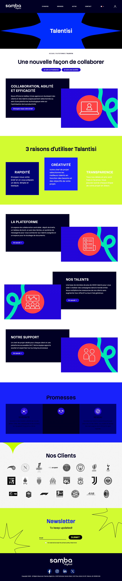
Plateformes (60, 53)
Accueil (52, 53)
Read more (74, 543)
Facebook (49, 571)
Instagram (57, 571)
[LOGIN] (115, 6)
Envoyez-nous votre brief (23, 109)
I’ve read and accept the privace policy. (62, 543)
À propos (45, 6)
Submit (75, 537)
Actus (74, 6)
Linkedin (64, 571)
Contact (88, 6)
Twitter (72, 571)
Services (60, 6)
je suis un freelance (51, 70)
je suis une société (71, 70)
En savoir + (17, 243)
